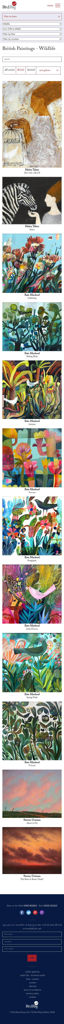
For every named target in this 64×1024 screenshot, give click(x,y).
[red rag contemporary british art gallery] (9, 5)
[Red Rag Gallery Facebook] (22, 913)
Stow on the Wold (22, 906)
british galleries (32, 975)
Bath (48, 906)
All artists (9, 71)
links (28, 982)
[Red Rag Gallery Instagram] (42, 913)
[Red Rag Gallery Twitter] (28, 913)
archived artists (38, 979)
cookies (32, 1000)
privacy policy (32, 997)
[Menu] (57, 5)
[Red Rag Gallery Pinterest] (35, 913)
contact (32, 986)
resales (35, 982)
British (20, 71)
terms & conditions (32, 993)
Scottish (31, 71)
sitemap (32, 990)
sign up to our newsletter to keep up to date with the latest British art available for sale (32, 928)
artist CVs (24, 979)
